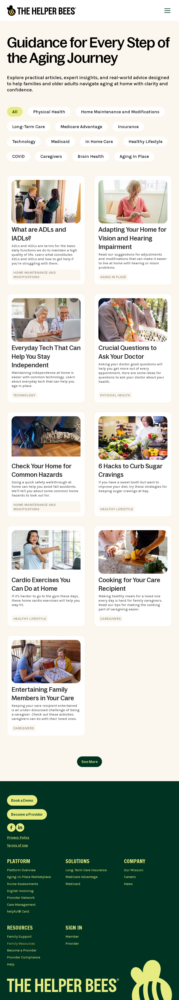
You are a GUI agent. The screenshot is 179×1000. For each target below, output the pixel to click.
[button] (167, 10)
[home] (41, 10)
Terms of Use (17, 845)
